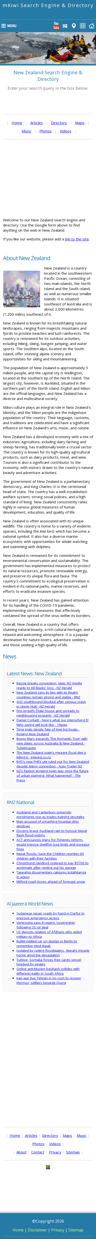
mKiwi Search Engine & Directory (48, 5)
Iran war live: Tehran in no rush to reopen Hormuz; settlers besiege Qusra (48, 980)
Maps (79, 122)
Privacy (55, 1152)
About (21, 1152)
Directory (59, 122)
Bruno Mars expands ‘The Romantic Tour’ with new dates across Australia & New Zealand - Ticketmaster (51, 743)
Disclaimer (37, 1230)
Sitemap (73, 1152)
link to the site (77, 239)
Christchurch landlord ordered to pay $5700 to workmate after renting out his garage (52, 865)
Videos (65, 131)
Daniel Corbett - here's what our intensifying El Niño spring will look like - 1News (52, 722)
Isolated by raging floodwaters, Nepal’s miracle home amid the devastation (52, 952)
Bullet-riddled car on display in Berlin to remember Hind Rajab (46, 943)
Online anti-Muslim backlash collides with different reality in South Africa (48, 971)
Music (26, 131)
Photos (45, 131)
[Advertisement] (48, 178)
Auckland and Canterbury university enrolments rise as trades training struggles (50, 814)
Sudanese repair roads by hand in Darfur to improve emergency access (50, 915)
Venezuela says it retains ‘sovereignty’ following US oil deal (45, 924)
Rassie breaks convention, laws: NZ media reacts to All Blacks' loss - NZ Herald (49, 685)
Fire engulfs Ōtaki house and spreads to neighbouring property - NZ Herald (47, 713)
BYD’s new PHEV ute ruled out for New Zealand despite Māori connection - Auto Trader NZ (52, 763)
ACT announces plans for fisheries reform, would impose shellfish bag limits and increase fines (52, 844)
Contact (37, 1152)
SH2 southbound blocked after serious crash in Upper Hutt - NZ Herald (51, 704)
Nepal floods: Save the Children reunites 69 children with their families (50, 856)
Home (17, 122)
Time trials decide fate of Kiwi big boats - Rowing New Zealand (48, 731)
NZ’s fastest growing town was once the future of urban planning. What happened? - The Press (52, 775)
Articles (36, 122)
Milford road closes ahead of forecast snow (50, 881)
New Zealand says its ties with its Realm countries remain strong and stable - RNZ (48, 694)
